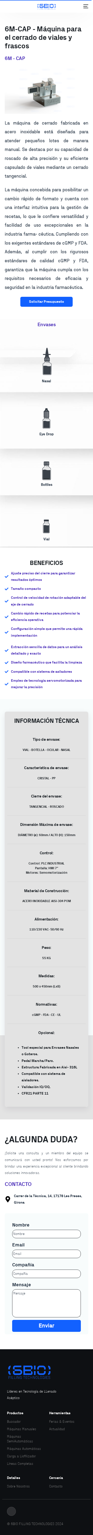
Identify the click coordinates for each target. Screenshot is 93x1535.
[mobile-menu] (83, 6)
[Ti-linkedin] (11, 1511)
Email (18, 1245)
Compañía (23, 1265)
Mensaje (21, 1285)
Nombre (21, 1225)
